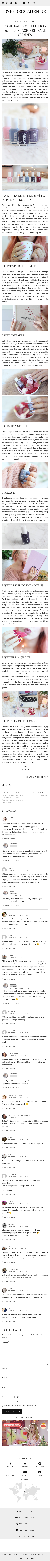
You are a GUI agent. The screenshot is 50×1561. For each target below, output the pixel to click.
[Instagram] (7, 3)
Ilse (10, 1289)
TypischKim (13, 1053)
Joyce (11, 1246)
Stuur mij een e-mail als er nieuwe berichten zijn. (20, 1405)
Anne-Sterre (14, 1201)
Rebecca (13, 844)
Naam (5, 1368)
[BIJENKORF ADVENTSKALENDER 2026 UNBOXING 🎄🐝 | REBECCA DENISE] (25, 1433)
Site (3, 1387)
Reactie (5, 1342)
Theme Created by (25, 1558)
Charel (11, 1138)
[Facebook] (16, 3)
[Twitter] (3, 3)
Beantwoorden (11, 839)
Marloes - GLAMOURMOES (19, 1115)
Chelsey (12, 1155)
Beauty (34, 21)
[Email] (24, 3)
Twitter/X (26, 1511)
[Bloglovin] (20, 3)
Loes (10, 913)
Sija (10, 935)
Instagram (26, 1518)
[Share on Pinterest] (9, 785)
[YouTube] (11, 3)
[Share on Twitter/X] (6, 785)
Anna (10, 955)
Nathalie (12, 1174)
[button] (47, 3)
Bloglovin (26, 1536)
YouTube (26, 1530)
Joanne (11, 1011)
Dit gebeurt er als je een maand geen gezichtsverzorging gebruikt (12, 797)
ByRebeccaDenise (25, 11)
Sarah (11, 1224)
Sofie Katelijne (15, 1095)
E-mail (5, 1377)
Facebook (26, 1524)
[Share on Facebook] (3, 785)
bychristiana (14, 1269)
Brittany (12, 818)
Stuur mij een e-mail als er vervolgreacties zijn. (19, 1402)
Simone (11, 1031)
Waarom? (36, 794)
